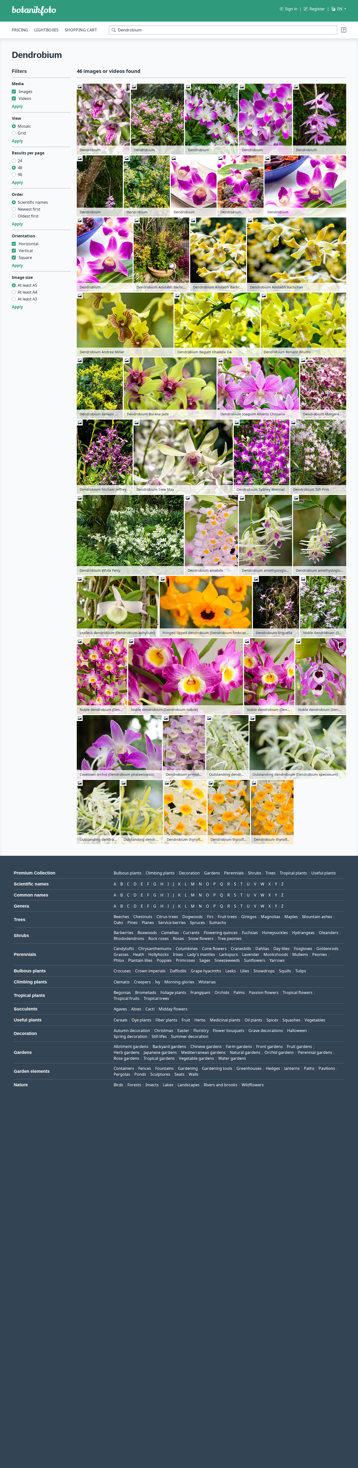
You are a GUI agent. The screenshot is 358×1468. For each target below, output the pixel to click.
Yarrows (277, 960)
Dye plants (141, 1020)
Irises (178, 954)
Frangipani (200, 992)
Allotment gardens (131, 1046)
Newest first (29, 209)
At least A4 (27, 292)
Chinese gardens (206, 1046)
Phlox (119, 960)
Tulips (300, 971)
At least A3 (27, 299)
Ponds (140, 1074)
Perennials (234, 873)
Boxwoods (147, 932)
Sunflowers (254, 960)
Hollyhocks (158, 954)
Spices (272, 1020)
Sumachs (217, 922)
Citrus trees (167, 916)
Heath (138, 954)
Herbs (200, 1020)
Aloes (136, 1009)
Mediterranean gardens (203, 1052)
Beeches (121, 916)
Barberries (123, 932)
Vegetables (315, 1020)
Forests (134, 1084)
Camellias (170, 932)
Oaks (118, 922)
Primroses (185, 960)
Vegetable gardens (196, 1058)
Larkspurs (228, 954)
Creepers (142, 982)
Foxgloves (303, 948)
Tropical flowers (297, 992)
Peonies (319, 954)
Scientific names (33, 202)
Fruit (186, 1020)
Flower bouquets (228, 1030)
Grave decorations (266, 1030)
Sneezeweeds (227, 960)
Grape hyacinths (206, 971)
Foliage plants (173, 992)
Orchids (222, 992)
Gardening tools (217, 1068)
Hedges (273, 1068)
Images (25, 91)
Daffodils (178, 971)
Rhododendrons (129, 938)
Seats (179, 1074)
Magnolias (270, 916)
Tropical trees (156, 998)
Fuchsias (250, 932)
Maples (291, 916)
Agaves (120, 1009)
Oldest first (28, 216)
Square (25, 257)
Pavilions (327, 1068)
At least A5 (27, 285)
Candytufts (124, 948)
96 (20, 174)
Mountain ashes (317, 916)
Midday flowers (173, 1009)
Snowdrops (264, 971)
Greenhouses (249, 1068)
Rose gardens (126, 1058)
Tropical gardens (159, 1058)
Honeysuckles (275, 932)
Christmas (163, 1030)
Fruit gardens (299, 1046)
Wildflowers (253, 1084)
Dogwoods (192, 916)
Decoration (189, 873)
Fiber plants (166, 1020)
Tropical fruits (127, 998)
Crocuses (122, 971)
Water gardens (232, 1058)
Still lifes (159, 1036)
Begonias (122, 992)
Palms (239, 992)
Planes (148, 922)
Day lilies (281, 948)
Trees (270, 873)
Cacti (150, 1009)
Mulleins (300, 954)
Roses (178, 938)
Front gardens (269, 1046)
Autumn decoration (132, 1030)
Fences (144, 1068)
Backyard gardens (169, 1046)
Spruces (197, 922)
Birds (118, 1084)
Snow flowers (201, 938)
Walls (194, 1074)
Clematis (122, 982)
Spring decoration (130, 1036)
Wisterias (207, 982)
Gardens (212, 873)
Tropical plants (293, 873)
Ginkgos (249, 916)
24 (20, 160)
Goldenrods (327, 948)
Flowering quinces (221, 932)
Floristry (201, 1030)
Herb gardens (127, 1052)
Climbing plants (160, 873)
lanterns (292, 1068)
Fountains (164, 1068)
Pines (132, 922)
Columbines (187, 948)
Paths (309, 1068)
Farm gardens (239, 1046)
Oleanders (328, 932)
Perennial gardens (315, 1052)
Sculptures (160, 1074)
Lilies (244, 971)
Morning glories (179, 982)
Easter (183, 1030)
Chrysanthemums (154, 948)
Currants (191, 932)
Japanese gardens (160, 1052)
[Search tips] (343, 29)
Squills (285, 971)
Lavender (250, 954)
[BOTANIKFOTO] (34, 11)
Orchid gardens (279, 1052)
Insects (152, 1084)
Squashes (291, 1020)
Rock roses (158, 938)
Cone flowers (214, 948)
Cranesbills (241, 948)
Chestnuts (142, 916)
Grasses (121, 954)
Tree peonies (230, 938)
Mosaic (24, 126)
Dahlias (262, 948)
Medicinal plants (225, 1020)
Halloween (297, 1030)
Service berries (172, 922)
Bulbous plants (127, 873)
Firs (210, 916)
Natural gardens (245, 1052)
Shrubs (254, 873)
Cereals (120, 1020)
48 (20, 167)
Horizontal (28, 243)
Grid (22, 133)
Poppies (164, 960)
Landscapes (189, 1084)
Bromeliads (145, 992)
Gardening (188, 1068)
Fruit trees (227, 916)
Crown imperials (150, 971)
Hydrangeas (303, 932)
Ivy (157, 982)
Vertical (26, 250)
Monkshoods (276, 954)
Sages (204, 960)
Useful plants (323, 873)
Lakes (168, 1084)
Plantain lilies (140, 960)
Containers (124, 1068)
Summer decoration (189, 1036)
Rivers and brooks (220, 1084)
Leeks (230, 971)
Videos (25, 98)
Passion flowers (264, 992)
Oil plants (253, 1020)
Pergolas (122, 1074)
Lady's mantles (201, 954)
